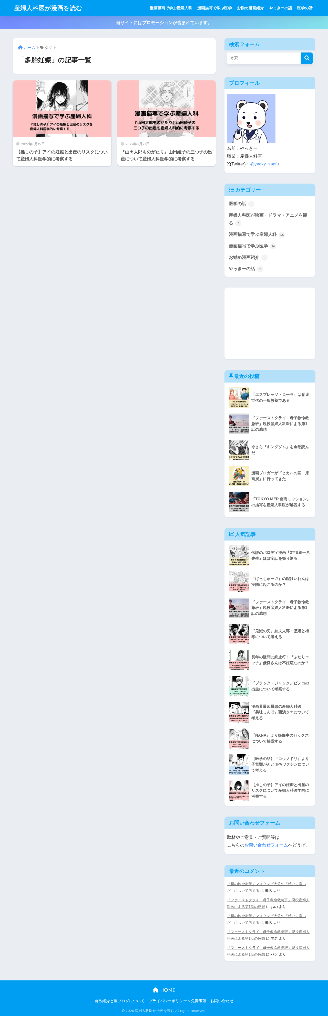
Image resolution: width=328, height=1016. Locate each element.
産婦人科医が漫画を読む (48, 8)
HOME (167, 990)
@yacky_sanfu (264, 164)
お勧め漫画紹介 (250, 8)
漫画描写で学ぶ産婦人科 (171, 8)
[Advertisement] (269, 323)
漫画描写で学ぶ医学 (214, 8)
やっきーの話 (280, 8)
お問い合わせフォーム (266, 845)
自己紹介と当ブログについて (120, 1001)
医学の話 (305, 8)
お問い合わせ (221, 1001)
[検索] (307, 58)
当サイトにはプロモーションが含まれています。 (164, 22)
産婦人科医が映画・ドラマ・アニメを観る (268, 219)
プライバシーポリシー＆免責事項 (177, 1001)
